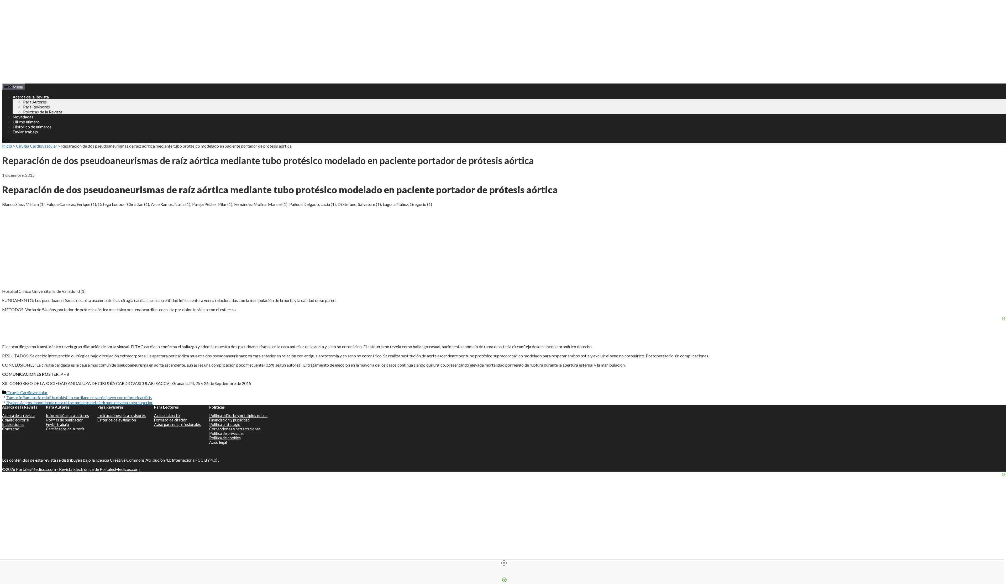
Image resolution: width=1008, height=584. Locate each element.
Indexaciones (13, 424)
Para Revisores (36, 106)
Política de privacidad (226, 433)
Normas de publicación (64, 420)
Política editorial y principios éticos (238, 415)
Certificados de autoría (65, 429)
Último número (26, 121)
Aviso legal (218, 442)
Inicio (7, 145)
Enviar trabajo (25, 131)
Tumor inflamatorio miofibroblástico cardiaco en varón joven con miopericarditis (79, 397)
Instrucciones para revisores (121, 415)
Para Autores (35, 101)
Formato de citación (170, 420)
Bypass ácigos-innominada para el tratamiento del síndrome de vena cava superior (79, 402)
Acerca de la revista (18, 415)
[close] (504, 563)
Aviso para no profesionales (177, 424)
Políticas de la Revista (42, 111)
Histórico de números (32, 126)
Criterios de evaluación (116, 420)
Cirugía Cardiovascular (36, 145)
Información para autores (67, 415)
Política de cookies (225, 438)
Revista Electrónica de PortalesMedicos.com (99, 469)
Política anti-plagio (224, 424)
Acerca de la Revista (31, 96)
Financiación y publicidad (229, 420)
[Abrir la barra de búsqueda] (6, 140)
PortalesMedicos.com (36, 469)
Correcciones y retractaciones (235, 429)
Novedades (23, 116)
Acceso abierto (167, 415)
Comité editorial (15, 420)
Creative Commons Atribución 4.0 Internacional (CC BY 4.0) (164, 459)
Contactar (10, 429)
